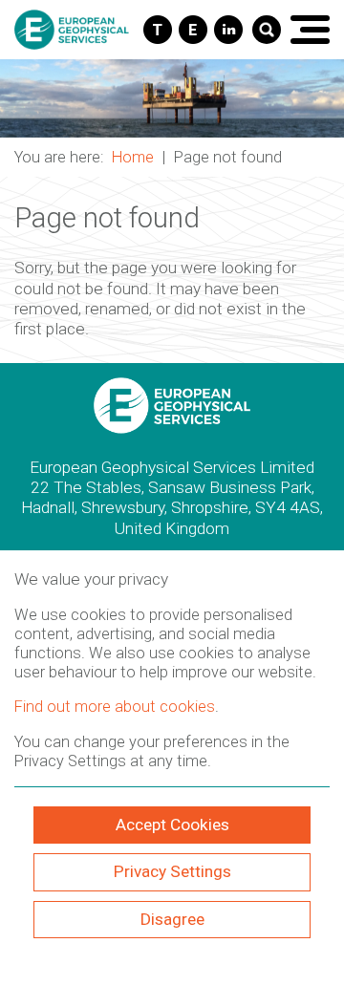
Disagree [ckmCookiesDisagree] (172, 919)
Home (133, 157)
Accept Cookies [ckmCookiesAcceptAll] (172, 824)
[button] (172, 98)
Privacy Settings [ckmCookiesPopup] (172, 871)
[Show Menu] (310, 29)
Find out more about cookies (114, 706)
